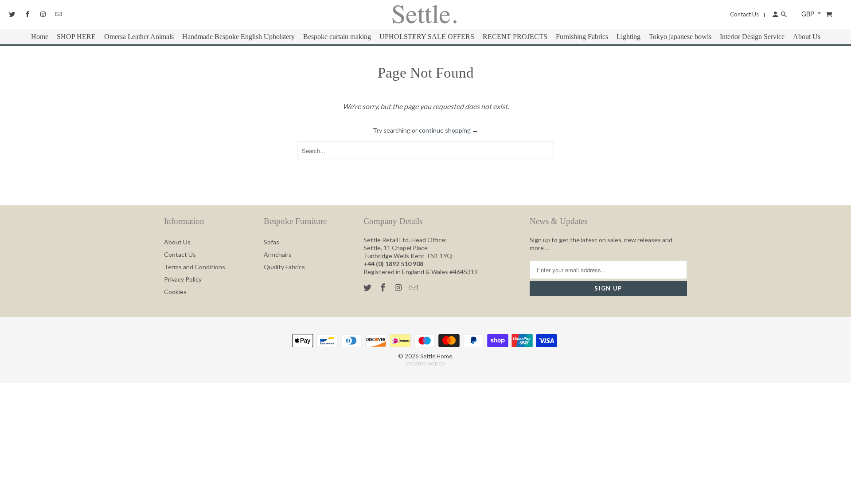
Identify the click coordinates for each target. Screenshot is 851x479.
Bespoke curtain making (337, 36)
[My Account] (775, 14)
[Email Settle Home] (414, 287)
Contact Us (180, 254)
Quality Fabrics (284, 267)
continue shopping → (448, 130)
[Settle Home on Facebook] (384, 287)
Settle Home (436, 356)
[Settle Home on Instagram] (399, 287)
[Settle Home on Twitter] (368, 287)
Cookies (175, 291)
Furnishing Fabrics (582, 36)
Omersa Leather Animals (139, 36)
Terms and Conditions (194, 267)
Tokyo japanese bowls (680, 36)
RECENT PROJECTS (515, 36)
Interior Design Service (752, 36)
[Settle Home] (424, 14)
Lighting (628, 36)
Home (39, 36)
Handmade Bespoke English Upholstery (238, 36)
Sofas (271, 242)
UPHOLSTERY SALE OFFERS (426, 36)
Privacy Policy (183, 279)
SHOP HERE (76, 36)
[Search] (788, 14)
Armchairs (278, 254)
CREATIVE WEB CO (425, 363)
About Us (177, 242)
